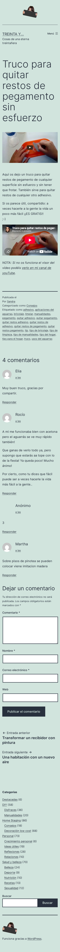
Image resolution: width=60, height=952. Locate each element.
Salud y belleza (12, 862)
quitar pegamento (46, 318)
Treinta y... (13, 34)
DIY (4, 804)
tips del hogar (48, 334)
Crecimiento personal (18, 841)
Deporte (9, 872)
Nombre (8, 650)
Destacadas (10, 799)
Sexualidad (11, 888)
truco (27, 338)
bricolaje (19, 313)
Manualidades (13, 815)
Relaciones (11, 856)
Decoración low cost (17, 830)
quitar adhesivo (26, 318)
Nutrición (10, 877)
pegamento (9, 318)
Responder (9, 402)
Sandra (11, 301)
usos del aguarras (42, 338)
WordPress (34, 938)
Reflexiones (11, 851)
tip (26, 330)
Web (5, 689)
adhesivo (28, 309)
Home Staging (11, 820)
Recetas (9, 883)
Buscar (7, 896)
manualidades (42, 313)
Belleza (9, 867)
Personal (8, 836)
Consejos (31, 305)
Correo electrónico (15, 670)
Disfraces (10, 810)
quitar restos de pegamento (30, 326)
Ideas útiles (11, 846)
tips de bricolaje (38, 330)
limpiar (29, 313)
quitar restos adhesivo (15, 322)
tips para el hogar (12, 338)
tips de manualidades (25, 334)
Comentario (11, 612)
